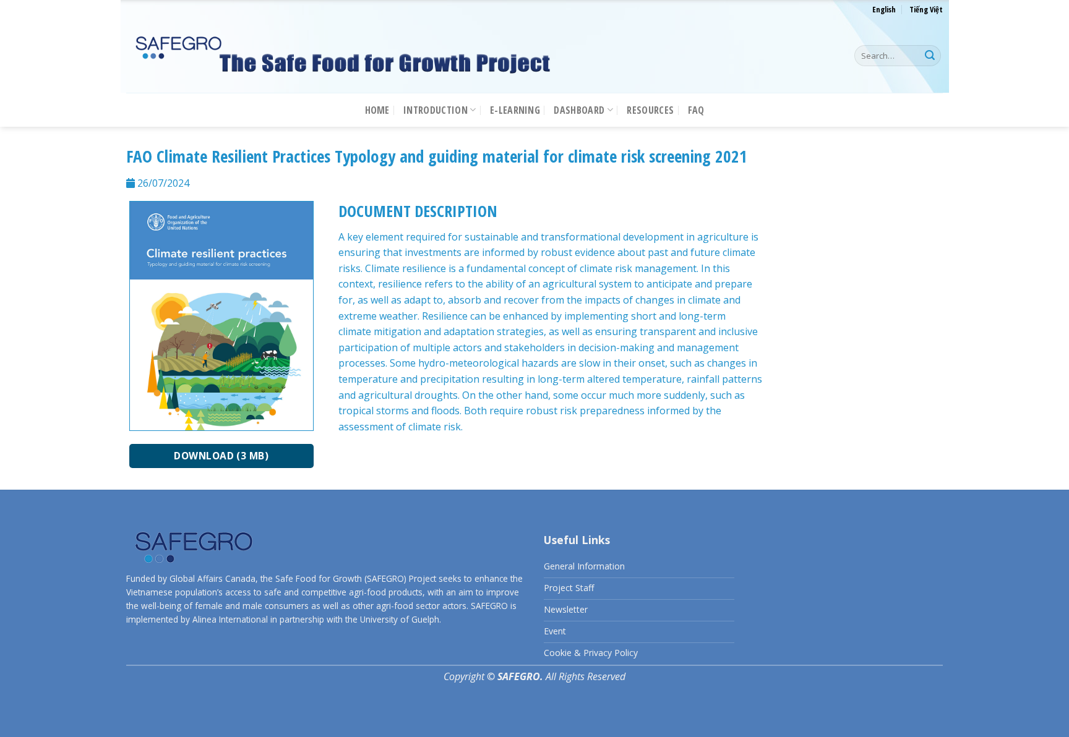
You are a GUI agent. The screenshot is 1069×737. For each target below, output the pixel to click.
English (884, 9)
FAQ (696, 110)
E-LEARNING (515, 110)
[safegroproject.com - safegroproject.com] (342, 56)
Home (377, 110)
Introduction (435, 110)
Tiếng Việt (926, 9)
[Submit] (929, 55)
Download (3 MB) (221, 455)
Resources (650, 110)
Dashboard (579, 110)
